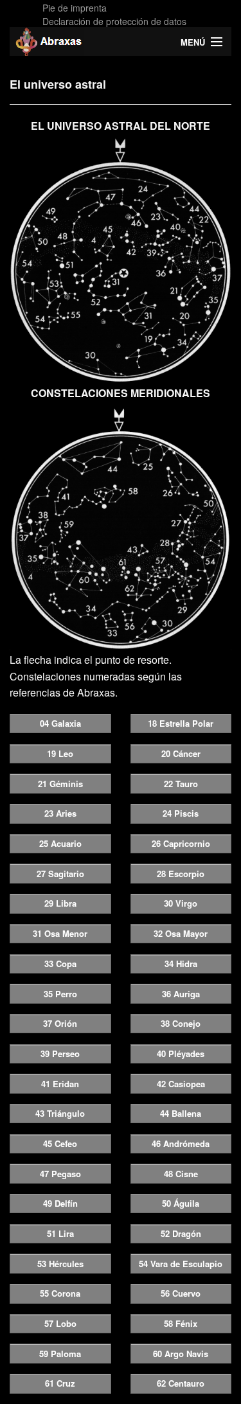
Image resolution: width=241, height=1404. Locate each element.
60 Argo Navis (180, 1353)
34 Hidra (181, 963)
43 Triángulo (60, 1113)
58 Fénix (180, 1323)
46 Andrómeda (181, 1143)
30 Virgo (180, 903)
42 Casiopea (181, 1084)
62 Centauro (180, 1383)
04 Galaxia (60, 723)
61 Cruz (60, 1383)
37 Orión (60, 1023)
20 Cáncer (181, 753)
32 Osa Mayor (181, 933)
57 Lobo (60, 1323)
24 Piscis (181, 813)
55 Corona (60, 1293)
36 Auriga (181, 994)
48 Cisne (181, 1174)
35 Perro (60, 994)
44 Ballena (180, 1113)
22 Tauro (181, 784)
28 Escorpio (180, 873)
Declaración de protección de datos (114, 21)
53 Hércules (60, 1263)
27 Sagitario (60, 873)
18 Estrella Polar (180, 723)
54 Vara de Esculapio (180, 1263)
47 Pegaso (60, 1174)
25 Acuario (60, 843)
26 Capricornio (181, 843)
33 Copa (60, 963)
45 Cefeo (60, 1143)
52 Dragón (181, 1233)
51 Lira (60, 1233)
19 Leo (60, 753)
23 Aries (60, 813)
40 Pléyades (180, 1053)
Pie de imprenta (74, 7)
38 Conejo (181, 1023)
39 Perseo (60, 1053)
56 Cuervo (181, 1293)
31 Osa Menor (60, 933)
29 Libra (60, 903)
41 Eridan (60, 1084)
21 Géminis (60, 784)
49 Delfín (60, 1203)
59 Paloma (60, 1353)
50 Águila (180, 1203)
